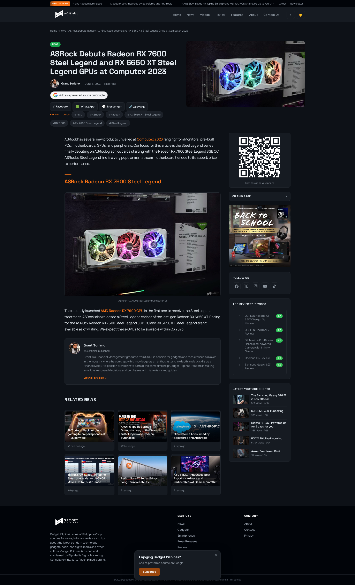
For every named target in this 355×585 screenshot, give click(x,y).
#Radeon (114, 114)
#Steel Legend (118, 123)
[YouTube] (265, 286)
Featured (237, 15)
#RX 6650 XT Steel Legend (144, 114)
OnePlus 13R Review (257, 358)
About (253, 15)
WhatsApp (85, 106)
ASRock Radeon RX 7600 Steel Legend (113, 181)
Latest (282, 3)
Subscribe (149, 572)
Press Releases (187, 541)
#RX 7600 (59, 123)
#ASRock (95, 114)
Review (220, 15)
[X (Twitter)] (246, 286)
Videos (205, 15)
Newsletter (296, 3)
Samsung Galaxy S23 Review (258, 366)
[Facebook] (237, 286)
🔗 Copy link (137, 107)
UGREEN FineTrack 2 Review (257, 331)
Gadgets (183, 529)
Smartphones (186, 535)
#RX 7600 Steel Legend (87, 123)
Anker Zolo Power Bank (265, 451)
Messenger (112, 106)
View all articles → (95, 377)
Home (177, 15)
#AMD (78, 114)
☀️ (301, 15)
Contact (249, 529)
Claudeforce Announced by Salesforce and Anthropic (119, 3)
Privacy (249, 535)
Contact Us (271, 15)
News (190, 15)
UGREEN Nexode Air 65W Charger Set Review (257, 319)
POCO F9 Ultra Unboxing (266, 438)
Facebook (60, 106)
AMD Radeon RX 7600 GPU (122, 310)
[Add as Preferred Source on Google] (79, 95)
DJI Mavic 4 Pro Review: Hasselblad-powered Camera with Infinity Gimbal (259, 345)
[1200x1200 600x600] (259, 265)
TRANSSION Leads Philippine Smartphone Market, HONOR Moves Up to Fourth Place (207, 3)
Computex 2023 (150, 139)
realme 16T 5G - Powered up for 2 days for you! (268, 424)
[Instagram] (255, 286)
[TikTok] (274, 286)
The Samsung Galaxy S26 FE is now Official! (269, 397)
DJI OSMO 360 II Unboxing (267, 411)
